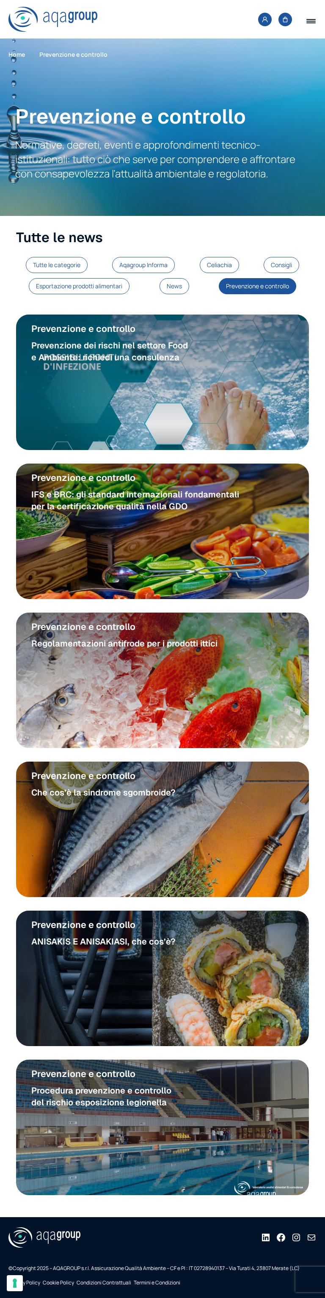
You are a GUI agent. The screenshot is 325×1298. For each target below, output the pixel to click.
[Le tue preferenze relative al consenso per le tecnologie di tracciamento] (15, 1283)
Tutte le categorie (56, 265)
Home (16, 54)
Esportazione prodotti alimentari (79, 286)
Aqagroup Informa (143, 265)
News (174, 286)
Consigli (281, 265)
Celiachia (219, 265)
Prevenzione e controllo (257, 286)
